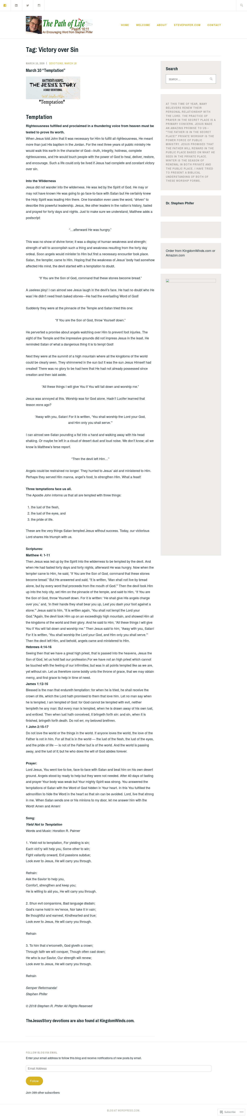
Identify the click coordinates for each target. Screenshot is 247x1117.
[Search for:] (241, 5)
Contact (214, 25)
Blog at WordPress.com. (123, 1110)
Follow (34, 1081)
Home (125, 25)
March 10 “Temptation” (45, 70)
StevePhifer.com (187, 25)
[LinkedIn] (16, 5)
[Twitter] (27, 5)
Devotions (56, 63)
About (162, 25)
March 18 (70, 63)
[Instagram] (39, 5)
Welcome (143, 25)
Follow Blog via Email (42, 1052)
